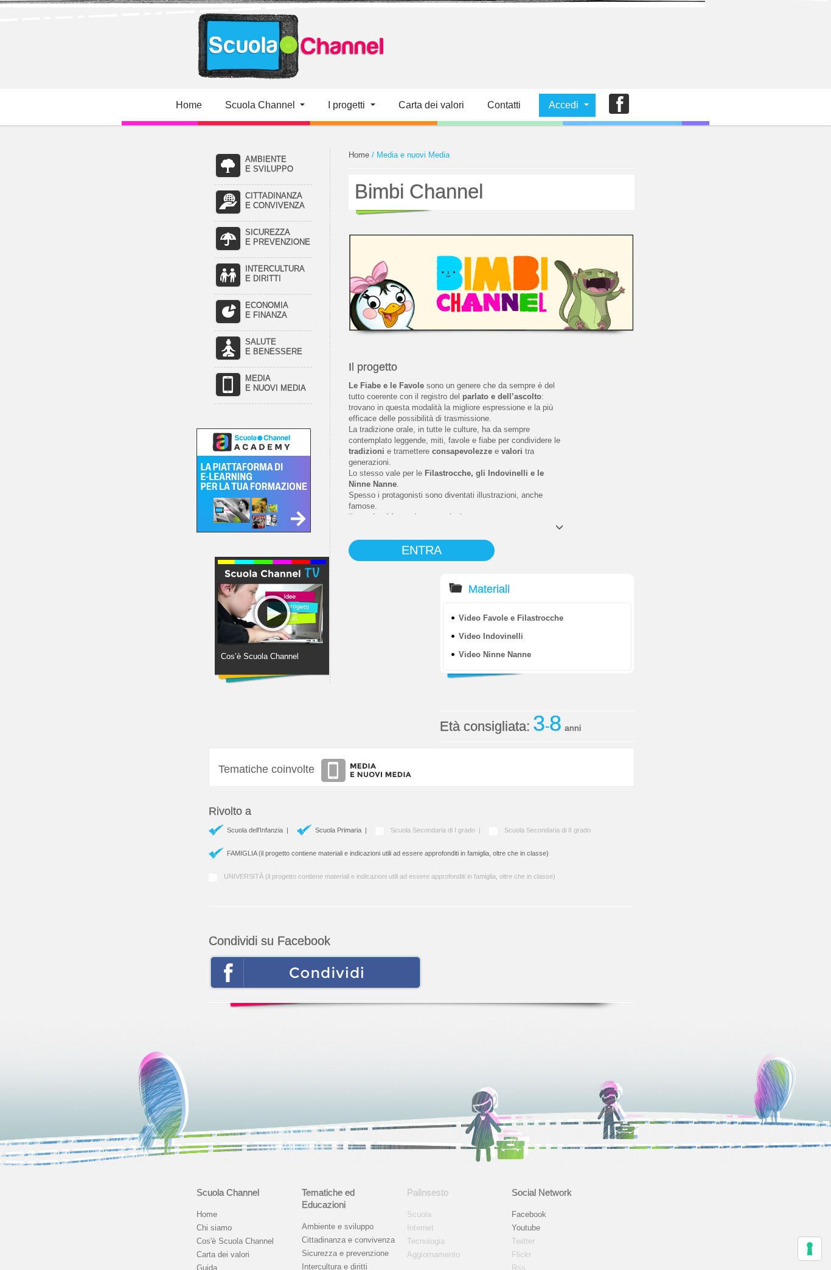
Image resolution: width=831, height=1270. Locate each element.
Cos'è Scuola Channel (235, 1241)
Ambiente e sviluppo (338, 1226)
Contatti (504, 105)
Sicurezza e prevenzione (345, 1253)
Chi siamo (214, 1227)
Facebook (529, 1214)
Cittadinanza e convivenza (348, 1239)
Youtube (526, 1227)
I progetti (346, 105)
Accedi (564, 105)
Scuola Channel (260, 105)
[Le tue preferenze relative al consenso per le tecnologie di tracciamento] (809, 1248)
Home (189, 105)
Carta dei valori (222, 1254)
